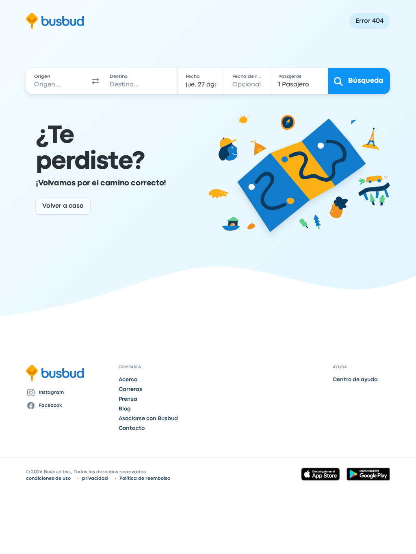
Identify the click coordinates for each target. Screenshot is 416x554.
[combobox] (57, 81)
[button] (95, 81)
